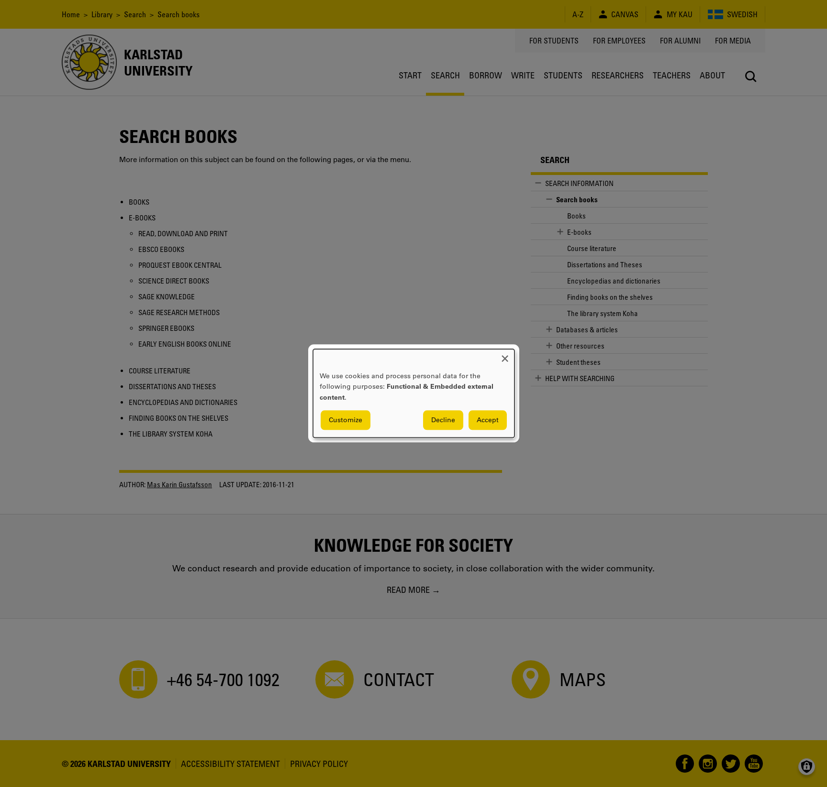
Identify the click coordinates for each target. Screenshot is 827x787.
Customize (345, 420)
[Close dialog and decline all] (504, 355)
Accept (488, 420)
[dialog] (413, 393)
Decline (443, 420)
